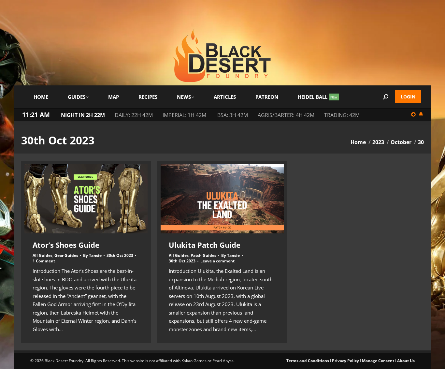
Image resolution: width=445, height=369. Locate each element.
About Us (406, 360)
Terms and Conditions (307, 360)
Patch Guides (203, 255)
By (92, 255)
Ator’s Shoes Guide (66, 245)
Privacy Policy (345, 360)
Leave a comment (217, 261)
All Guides (42, 255)
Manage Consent (378, 360)
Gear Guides (66, 255)
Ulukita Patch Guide (204, 245)
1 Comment (44, 261)
